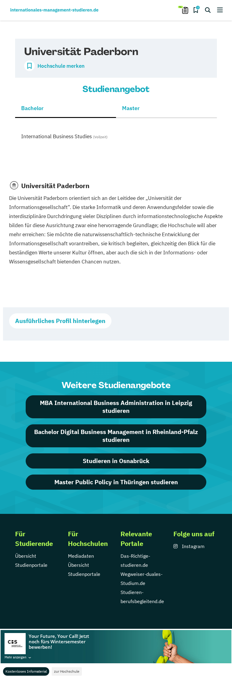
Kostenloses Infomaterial (26, 671)
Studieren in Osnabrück (116, 461)
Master (131, 108)
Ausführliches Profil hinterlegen (60, 321)
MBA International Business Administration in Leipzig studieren (116, 407)
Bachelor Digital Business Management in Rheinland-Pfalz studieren (116, 436)
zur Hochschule (66, 671)
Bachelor (32, 108)
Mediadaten (81, 556)
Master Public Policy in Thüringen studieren (116, 482)
